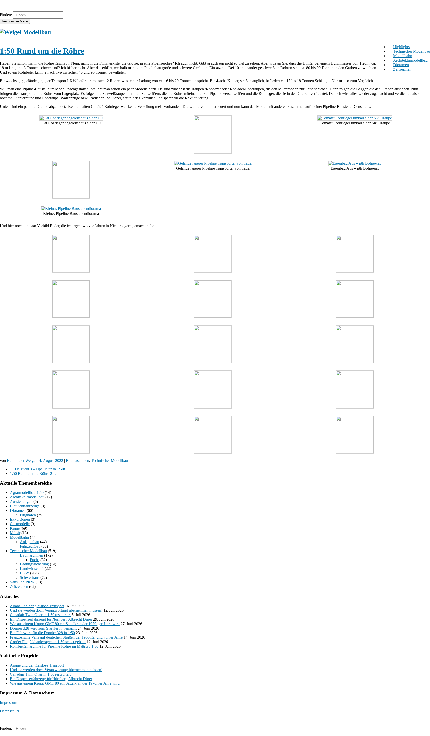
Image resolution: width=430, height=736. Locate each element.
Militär (15, 533)
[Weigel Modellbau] (25, 32)
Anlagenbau (29, 542)
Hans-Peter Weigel (21, 460)
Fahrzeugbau (30, 546)
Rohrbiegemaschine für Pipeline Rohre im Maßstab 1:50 (54, 646)
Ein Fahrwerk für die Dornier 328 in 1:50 (42, 633)
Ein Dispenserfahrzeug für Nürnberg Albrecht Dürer (51, 619)
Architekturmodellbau (410, 60)
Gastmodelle (20, 524)
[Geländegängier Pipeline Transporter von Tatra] (213, 163)
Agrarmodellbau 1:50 (27, 492)
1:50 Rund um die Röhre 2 (33, 473)
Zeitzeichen (402, 69)
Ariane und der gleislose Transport (37, 606)
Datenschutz (9, 711)
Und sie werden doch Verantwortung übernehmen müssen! (56, 610)
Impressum (8, 702)
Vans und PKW (22, 582)
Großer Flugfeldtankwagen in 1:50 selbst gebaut (48, 642)
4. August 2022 (51, 460)
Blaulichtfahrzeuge (25, 506)
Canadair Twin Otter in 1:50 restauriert (40, 615)
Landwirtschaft (32, 568)
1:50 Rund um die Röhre (42, 50)
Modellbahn (402, 56)
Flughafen (28, 515)
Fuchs (34, 560)
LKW (24, 573)
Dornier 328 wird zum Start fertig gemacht (43, 628)
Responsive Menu (15, 21)
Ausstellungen (21, 501)
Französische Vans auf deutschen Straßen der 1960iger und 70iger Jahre (66, 637)
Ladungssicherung (34, 564)
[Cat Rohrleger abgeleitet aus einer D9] (71, 118)
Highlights (401, 47)
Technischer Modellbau (411, 51)
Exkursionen (20, 519)
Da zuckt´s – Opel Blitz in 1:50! (37, 469)
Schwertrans (29, 577)
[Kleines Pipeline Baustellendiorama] (71, 208)
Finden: (6, 15)
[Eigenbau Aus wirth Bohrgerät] (354, 163)
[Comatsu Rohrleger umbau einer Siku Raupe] (354, 118)
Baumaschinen (77, 460)
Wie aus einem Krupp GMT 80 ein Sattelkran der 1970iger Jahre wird (65, 624)
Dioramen (401, 65)
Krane (15, 528)
